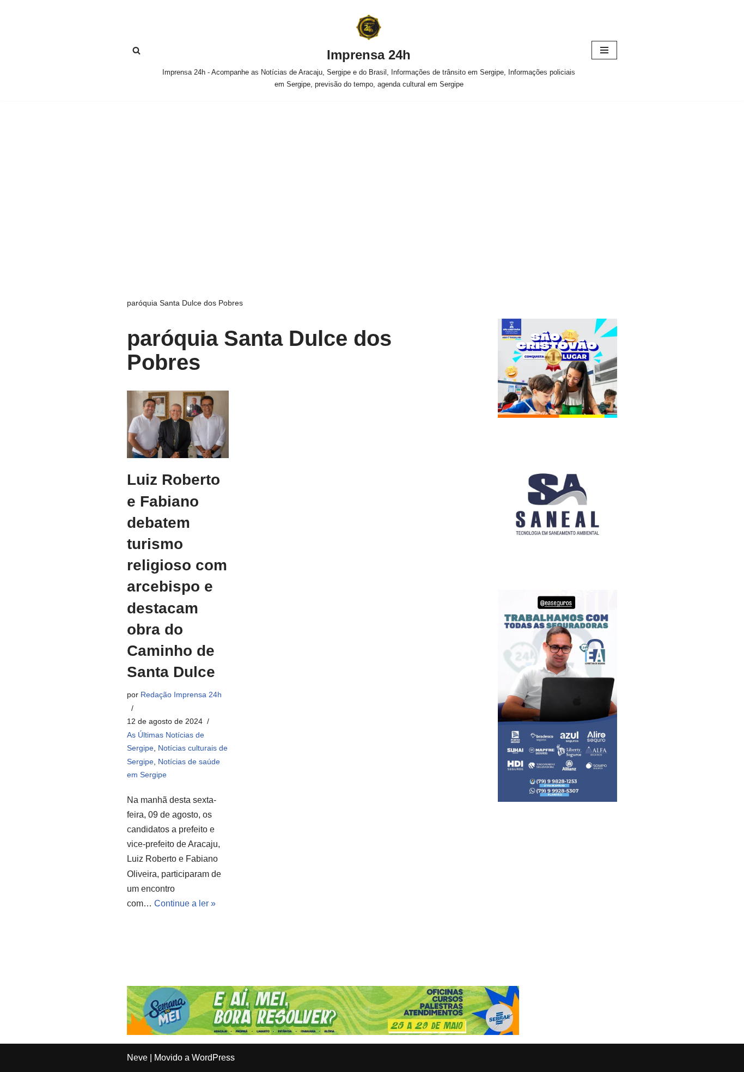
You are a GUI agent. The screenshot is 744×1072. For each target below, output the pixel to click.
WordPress (213, 1057)
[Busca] (136, 50)
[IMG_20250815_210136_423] (557, 798)
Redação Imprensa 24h (181, 694)
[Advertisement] (372, 182)
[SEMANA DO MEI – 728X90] (323, 1032)
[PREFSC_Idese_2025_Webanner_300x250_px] (557, 414)
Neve (137, 1057)
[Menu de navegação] (604, 50)
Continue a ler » (185, 903)
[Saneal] (557, 560)
